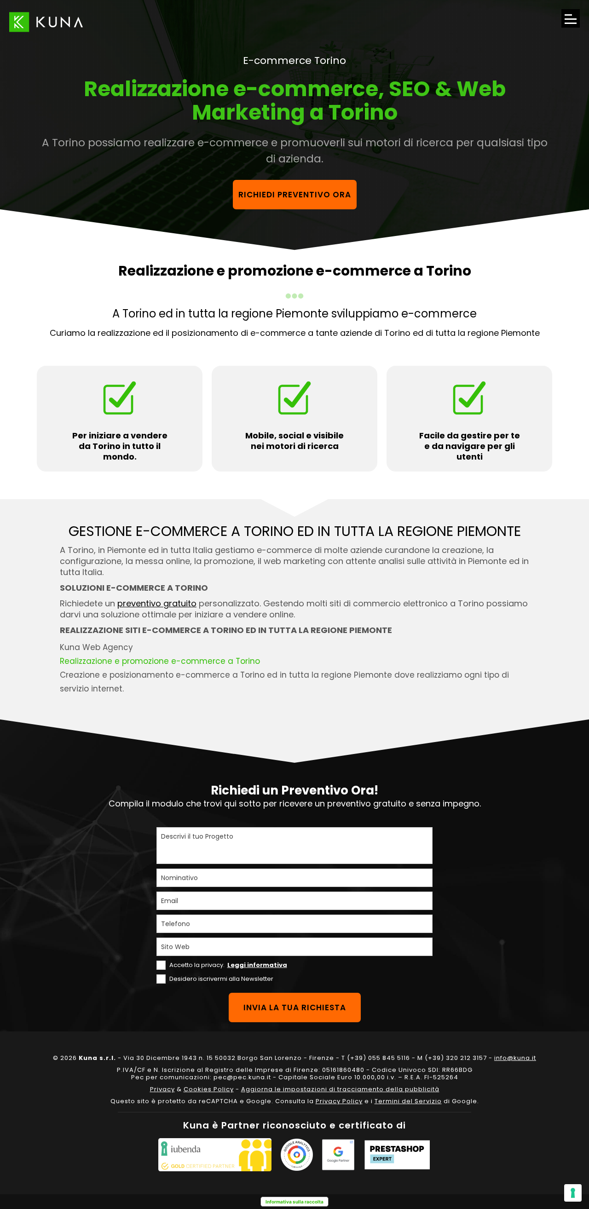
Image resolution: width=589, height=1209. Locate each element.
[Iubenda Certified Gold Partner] (215, 1155)
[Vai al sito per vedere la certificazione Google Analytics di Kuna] (297, 1154)
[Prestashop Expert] (397, 1155)
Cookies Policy (209, 1089)
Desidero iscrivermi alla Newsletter (221, 978)
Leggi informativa (257, 965)
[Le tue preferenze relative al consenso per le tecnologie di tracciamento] (573, 1193)
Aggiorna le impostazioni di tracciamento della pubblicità (340, 1089)
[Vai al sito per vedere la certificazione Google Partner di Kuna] (338, 1154)
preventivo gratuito (156, 603)
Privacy (162, 1089)
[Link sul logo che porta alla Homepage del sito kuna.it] (46, 22)
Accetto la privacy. (228, 965)
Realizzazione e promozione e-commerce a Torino (160, 661)
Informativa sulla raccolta (294, 1201)
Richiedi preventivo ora (294, 194)
